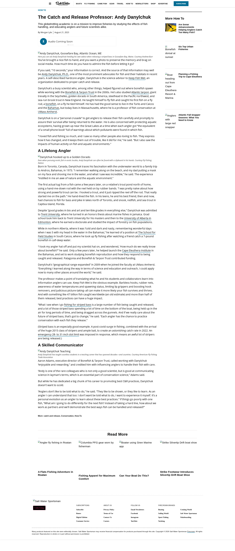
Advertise (163, 4)
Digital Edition (81, 517)
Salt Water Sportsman (188, 513)
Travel (120, 4)
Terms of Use (108, 513)
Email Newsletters (137, 510)
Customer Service (82, 521)
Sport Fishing (163, 517)
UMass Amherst (47, 111)
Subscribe (79, 510)
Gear (111, 4)
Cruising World (186, 510)
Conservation (67, 416)
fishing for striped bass (77, 304)
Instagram (134, 517)
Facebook (134, 513)
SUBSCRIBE (181, 4)
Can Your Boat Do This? (134, 475)
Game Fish (102, 4)
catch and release (52, 416)
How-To (78, 416)
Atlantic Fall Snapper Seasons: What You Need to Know (189, 117)
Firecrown (191, 531)
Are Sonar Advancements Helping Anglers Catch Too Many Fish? (190, 28)
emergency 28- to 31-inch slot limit (58, 334)
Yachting (161, 521)
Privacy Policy (109, 510)
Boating (161, 510)
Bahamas (53, 108)
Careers (106, 521)
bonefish (51, 104)
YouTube (134, 521)
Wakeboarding (185, 517)
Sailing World (163, 513)
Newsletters (141, 4)
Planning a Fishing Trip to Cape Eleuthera (190, 75)
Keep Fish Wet (137, 78)
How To (129, 4)
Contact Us (108, 517)
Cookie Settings (39, 508)
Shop (153, 4)
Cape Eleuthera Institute (136, 250)
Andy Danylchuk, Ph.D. (55, 74)
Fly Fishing (89, 4)
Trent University (50, 214)
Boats (79, 4)
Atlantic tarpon (140, 92)
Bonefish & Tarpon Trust (79, 92)
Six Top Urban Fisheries (185, 48)
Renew (78, 513)
